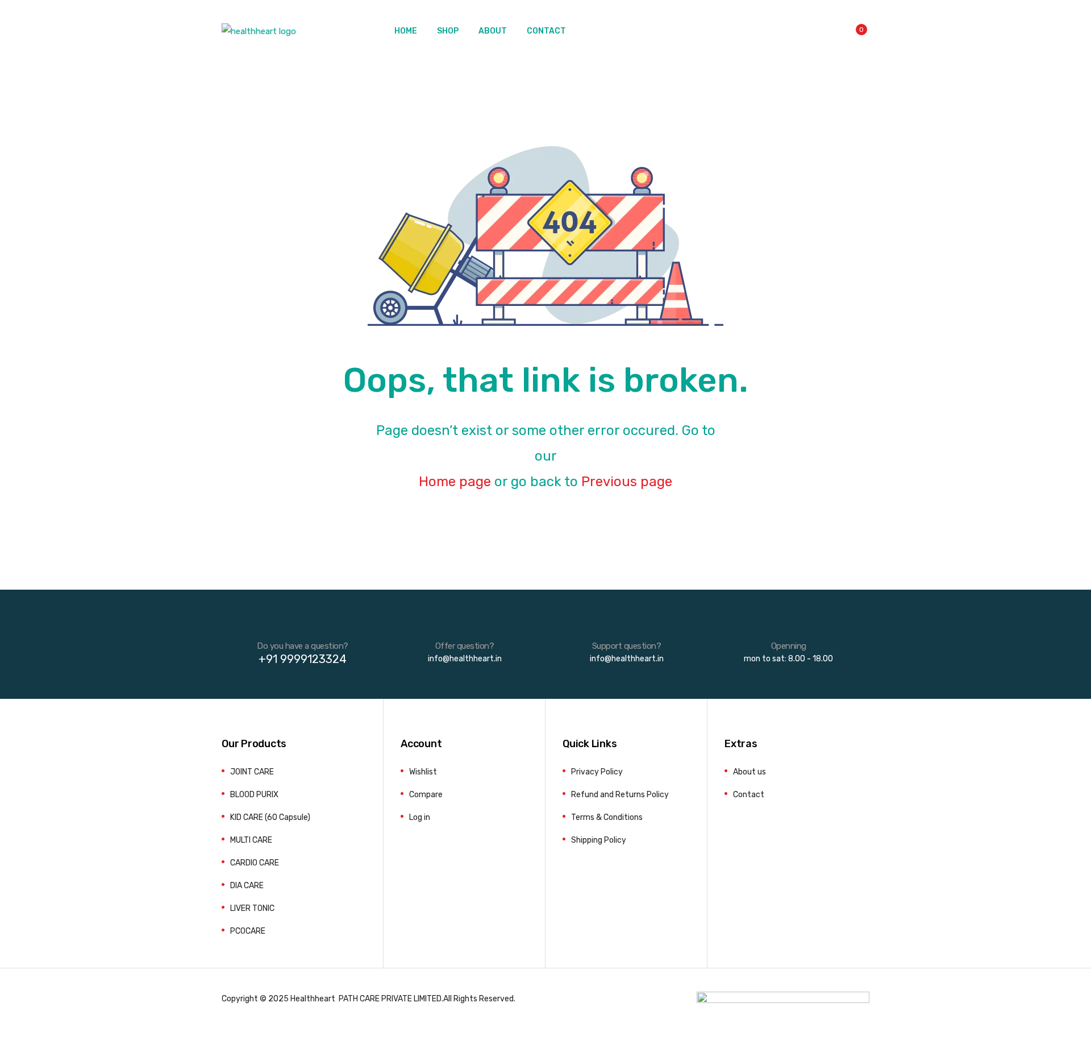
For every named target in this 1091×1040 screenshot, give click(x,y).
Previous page (626, 482)
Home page (455, 482)
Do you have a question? (302, 646)
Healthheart (312, 998)
